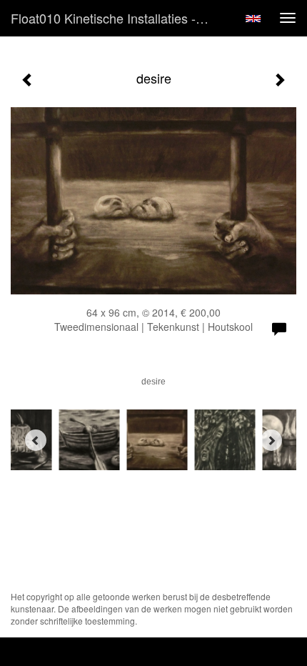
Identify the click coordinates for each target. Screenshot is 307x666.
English (253, 18)
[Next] (271, 440)
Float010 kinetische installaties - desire (117, 18)
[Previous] (35, 440)
